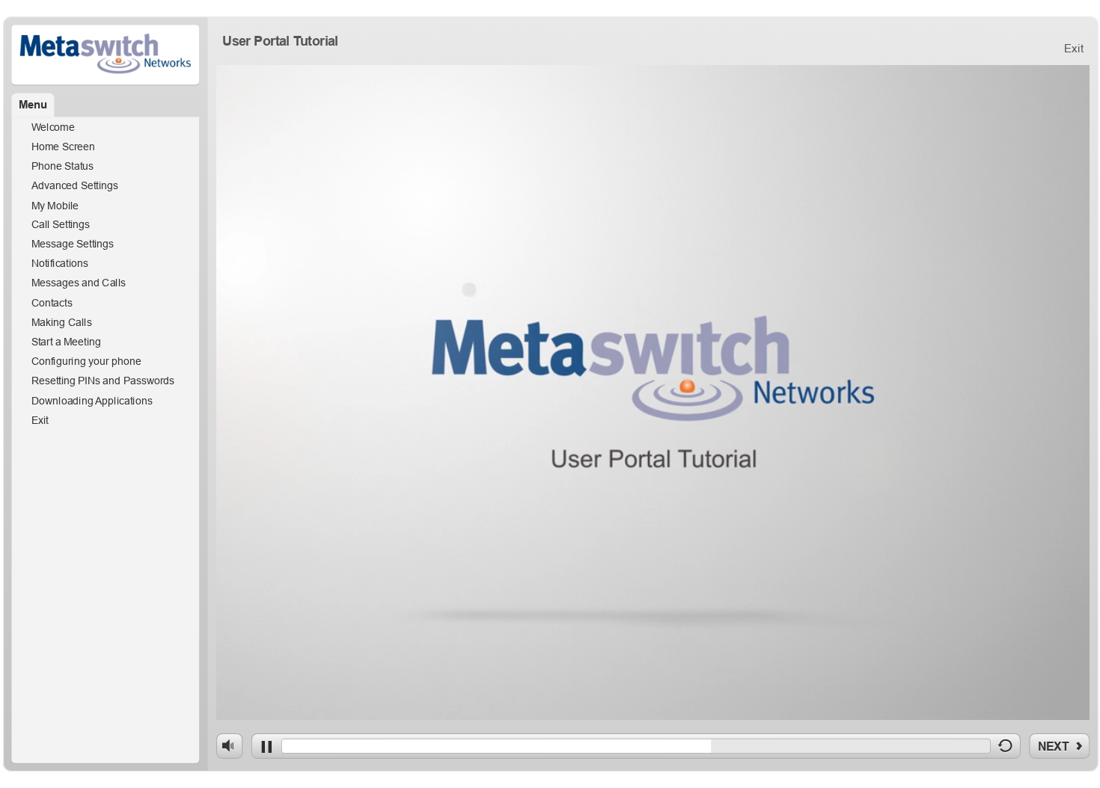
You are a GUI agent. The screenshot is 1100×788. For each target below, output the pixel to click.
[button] (32, 105)
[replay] (1005, 749)
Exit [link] (1074, 48)
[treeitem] (105, 127)
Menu (33, 104)
